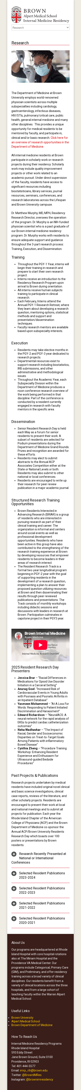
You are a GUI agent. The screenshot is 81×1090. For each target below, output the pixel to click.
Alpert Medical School (25, 1021)
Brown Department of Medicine (32, 1025)
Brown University (22, 1017)
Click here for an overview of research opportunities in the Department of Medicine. (40, 142)
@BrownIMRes (32, 1075)
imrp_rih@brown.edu (34, 1070)
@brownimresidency (39, 1079)
